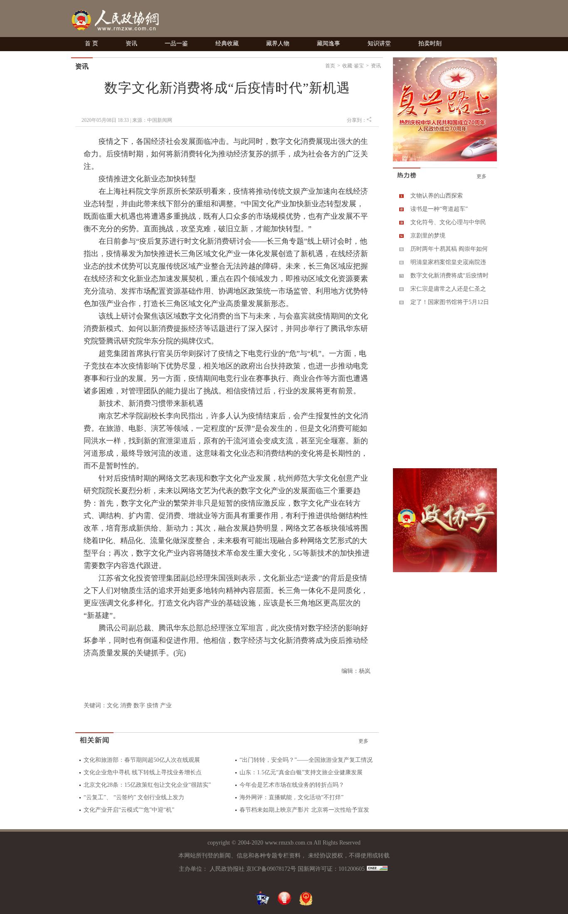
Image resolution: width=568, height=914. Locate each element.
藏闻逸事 (328, 43)
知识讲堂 (379, 43)
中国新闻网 (159, 120)
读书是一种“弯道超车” (439, 209)
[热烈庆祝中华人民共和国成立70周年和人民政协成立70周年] (445, 160)
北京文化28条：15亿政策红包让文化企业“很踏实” (147, 785)
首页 (330, 66)
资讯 (131, 43)
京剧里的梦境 (427, 235)
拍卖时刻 (430, 43)
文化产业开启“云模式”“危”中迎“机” (129, 810)
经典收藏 (227, 43)
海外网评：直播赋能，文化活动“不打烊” (291, 797)
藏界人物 (277, 43)
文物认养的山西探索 (436, 196)
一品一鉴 (176, 43)
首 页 (91, 43)
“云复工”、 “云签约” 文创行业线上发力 (134, 797)
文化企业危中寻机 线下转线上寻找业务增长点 (143, 772)
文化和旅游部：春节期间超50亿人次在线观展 (142, 760)
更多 (363, 741)
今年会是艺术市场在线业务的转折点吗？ (292, 785)
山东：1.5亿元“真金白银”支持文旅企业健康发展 (301, 772)
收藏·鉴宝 (353, 66)
